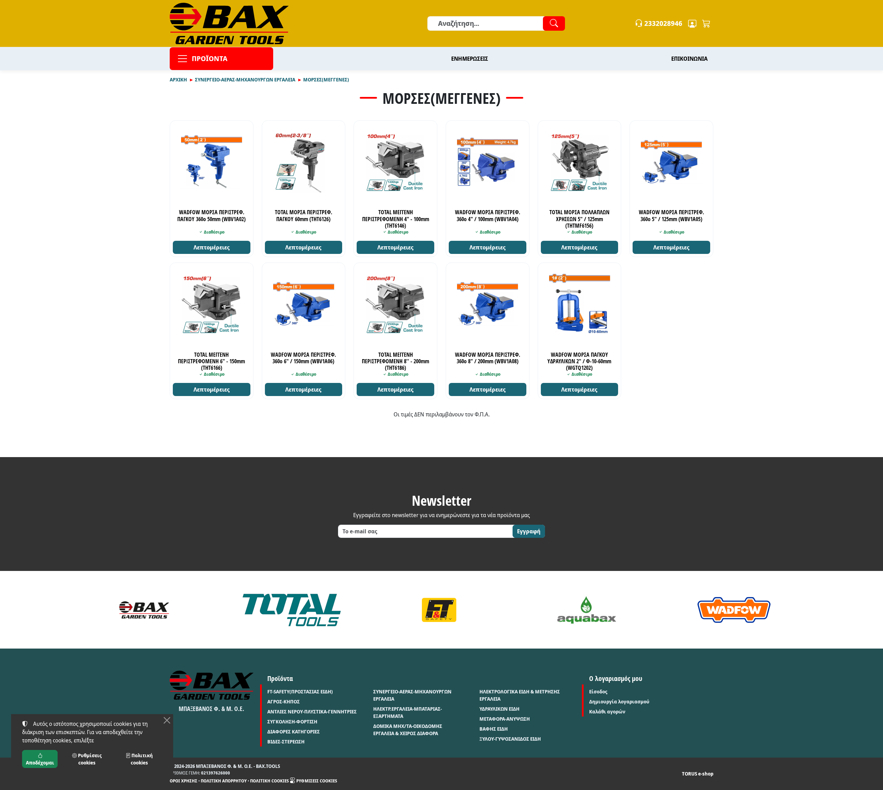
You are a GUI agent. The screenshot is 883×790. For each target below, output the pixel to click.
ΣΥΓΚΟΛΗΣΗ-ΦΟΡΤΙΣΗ (292, 721)
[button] (706, 23)
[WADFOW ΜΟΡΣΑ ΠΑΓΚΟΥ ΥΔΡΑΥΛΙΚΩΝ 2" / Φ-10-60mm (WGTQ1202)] (579, 304)
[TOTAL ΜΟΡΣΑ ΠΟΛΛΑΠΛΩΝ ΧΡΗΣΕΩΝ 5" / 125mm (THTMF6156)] (579, 162)
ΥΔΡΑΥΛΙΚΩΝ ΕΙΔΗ (499, 708)
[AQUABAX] (586, 609)
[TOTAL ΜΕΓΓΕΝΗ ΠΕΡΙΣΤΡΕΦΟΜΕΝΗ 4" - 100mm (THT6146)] (395, 162)
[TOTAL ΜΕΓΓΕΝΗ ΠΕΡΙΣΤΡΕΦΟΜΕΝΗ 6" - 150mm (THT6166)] (211, 304)
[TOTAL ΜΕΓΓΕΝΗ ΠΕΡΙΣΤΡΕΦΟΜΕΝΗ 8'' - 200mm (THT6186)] (395, 304)
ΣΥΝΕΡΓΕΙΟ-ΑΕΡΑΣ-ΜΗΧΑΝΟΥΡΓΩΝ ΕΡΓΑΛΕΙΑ (245, 79)
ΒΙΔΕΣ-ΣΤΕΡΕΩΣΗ (286, 741)
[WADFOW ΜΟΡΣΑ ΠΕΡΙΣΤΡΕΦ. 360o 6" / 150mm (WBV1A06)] (303, 304)
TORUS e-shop (697, 773)
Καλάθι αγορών (607, 711)
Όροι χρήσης (183, 781)
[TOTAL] (291, 609)
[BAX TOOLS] (144, 609)
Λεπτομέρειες (212, 247)
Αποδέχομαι (40, 762)
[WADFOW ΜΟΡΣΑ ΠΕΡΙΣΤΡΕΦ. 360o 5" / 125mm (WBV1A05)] (671, 162)
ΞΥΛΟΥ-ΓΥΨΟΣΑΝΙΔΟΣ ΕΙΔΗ (510, 738)
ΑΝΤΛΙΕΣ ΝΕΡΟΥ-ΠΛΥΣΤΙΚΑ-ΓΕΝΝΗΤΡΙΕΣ (312, 711)
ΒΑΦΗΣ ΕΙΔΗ (493, 728)
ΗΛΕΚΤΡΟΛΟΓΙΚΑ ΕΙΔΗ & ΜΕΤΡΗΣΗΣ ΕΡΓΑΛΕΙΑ (519, 695)
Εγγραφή (528, 531)
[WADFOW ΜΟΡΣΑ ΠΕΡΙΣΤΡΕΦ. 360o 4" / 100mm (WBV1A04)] (487, 162)
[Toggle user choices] (692, 23)
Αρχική (178, 79)
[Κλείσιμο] (167, 720)
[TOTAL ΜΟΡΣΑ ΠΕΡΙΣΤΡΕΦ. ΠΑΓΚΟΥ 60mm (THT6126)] (303, 162)
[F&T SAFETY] (439, 609)
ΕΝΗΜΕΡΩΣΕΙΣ (469, 58)
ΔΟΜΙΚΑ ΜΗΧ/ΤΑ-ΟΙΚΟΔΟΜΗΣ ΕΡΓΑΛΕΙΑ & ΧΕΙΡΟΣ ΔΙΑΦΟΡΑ (407, 730)
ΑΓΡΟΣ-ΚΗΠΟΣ (283, 701)
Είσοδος (598, 691)
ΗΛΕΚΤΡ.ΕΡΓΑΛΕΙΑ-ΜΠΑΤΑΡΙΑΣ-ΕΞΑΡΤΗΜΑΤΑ (407, 712)
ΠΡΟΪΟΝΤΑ (209, 58)
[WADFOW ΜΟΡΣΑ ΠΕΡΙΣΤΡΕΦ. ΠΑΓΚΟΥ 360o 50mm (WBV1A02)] (211, 162)
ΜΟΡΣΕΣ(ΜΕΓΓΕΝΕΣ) (326, 79)
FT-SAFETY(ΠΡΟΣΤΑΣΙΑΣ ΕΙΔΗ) (300, 691)
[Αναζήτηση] (554, 23)
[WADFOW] (734, 609)
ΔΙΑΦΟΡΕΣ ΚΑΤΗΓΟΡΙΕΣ (293, 731)
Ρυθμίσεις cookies (316, 781)
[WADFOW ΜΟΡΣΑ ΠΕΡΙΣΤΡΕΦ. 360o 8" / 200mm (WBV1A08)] (487, 304)
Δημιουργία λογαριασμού (619, 701)
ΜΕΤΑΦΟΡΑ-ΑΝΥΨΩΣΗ (504, 718)
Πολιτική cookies (269, 781)
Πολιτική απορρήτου (224, 781)
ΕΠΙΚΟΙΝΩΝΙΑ (689, 58)
